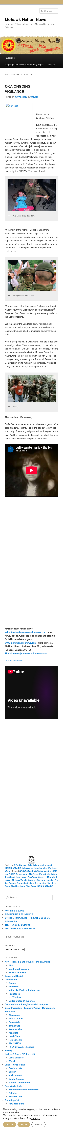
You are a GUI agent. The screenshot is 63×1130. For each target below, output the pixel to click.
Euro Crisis (44, 874)
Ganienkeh (14, 1022)
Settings (38, 1124)
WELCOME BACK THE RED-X (20, 928)
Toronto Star (41, 883)
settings (35, 1118)
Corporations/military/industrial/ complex (26, 1004)
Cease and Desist (14, 975)
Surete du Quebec (25, 883)
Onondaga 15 (12, 1100)
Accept (10, 1124)
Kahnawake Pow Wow (26, 877)
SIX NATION (15, 1043)
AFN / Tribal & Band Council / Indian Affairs (27, 961)
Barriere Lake (15, 1068)
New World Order (14, 1086)
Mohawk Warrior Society (23, 880)
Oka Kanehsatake (45, 880)
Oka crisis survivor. (14, 660)
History (8, 1050)
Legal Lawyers (16, 1057)
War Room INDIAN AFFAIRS (39, 886)
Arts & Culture (16, 1018)
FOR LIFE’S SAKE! (15, 910)
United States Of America (22, 1000)
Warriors (52, 868)
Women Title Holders (19, 1082)
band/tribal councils (19, 968)
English (51, 64)
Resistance (14, 993)
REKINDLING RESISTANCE (19, 914)
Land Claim (14, 1036)
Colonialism (33, 864)
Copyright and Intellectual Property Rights (25, 64)
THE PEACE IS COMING (17, 924)
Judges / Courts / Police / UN (20, 1054)
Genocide (13, 986)
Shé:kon (34, 96)
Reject (24, 1124)
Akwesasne (14, 1014)
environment (46, 864)
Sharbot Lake (15, 1096)
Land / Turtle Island (15, 1064)
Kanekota (13, 1032)
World (7, 871)
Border (12, 1071)
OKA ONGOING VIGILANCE (17, 89)
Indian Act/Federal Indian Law (24, 990)
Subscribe (10, 57)
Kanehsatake (40, 868)
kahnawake (27, 868)
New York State (16, 1103)
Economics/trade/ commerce (23, 1089)
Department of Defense (27, 874)
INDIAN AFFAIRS (13, 868)
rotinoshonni (15, 1039)
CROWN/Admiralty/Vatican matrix (35, 871)
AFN (16, 864)
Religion (13, 1093)
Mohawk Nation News (25, 19)
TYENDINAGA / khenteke (21, 1046)
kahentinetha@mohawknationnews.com (25, 632)
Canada (23, 864)
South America (16, 1078)
